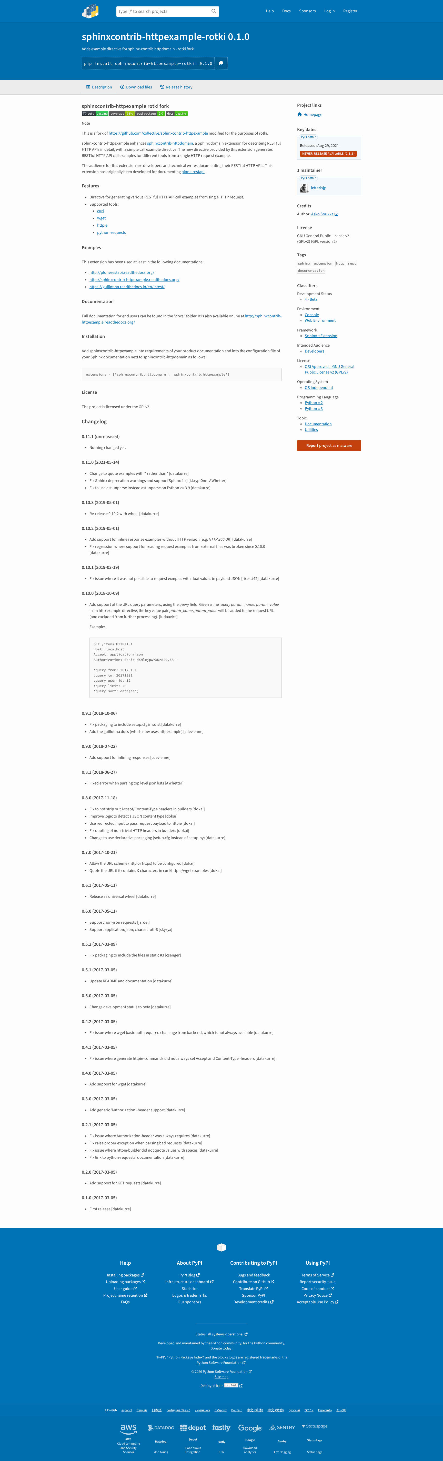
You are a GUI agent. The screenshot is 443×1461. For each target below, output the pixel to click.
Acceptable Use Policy (315, 1302)
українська (202, 1410)
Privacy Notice (316, 1295)
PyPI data (307, 137)
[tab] (99, 87)
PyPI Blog (187, 1275)
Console (312, 315)
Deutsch (236, 1410)
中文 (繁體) (276, 1410)
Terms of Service (315, 1275)
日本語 (157, 1410)
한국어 (341, 1410)
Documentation (318, 424)
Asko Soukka (322, 214)
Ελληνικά (221, 1410)
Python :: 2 (314, 403)
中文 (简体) (255, 1410)
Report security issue (318, 1282)
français (142, 1410)
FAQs (125, 1302)
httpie (102, 225)
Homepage (313, 114)
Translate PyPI (251, 1289)
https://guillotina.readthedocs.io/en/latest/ (127, 287)
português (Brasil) (178, 1410)
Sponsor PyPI (253, 1295)
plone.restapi (193, 172)
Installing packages (123, 1275)
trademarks (269, 1357)
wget (101, 218)
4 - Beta (311, 299)
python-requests (111, 232)
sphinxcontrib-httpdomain (170, 143)
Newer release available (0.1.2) (328, 153)
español (127, 1410)
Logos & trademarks (189, 1295)
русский (294, 1410)
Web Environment (320, 320)
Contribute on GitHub (251, 1282)
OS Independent (319, 387)
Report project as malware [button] (329, 445)
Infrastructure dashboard (187, 1282)
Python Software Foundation (219, 1362)
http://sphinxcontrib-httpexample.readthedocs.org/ (134, 280)
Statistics (189, 1289)
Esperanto (325, 1410)
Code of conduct (315, 1289)
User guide (123, 1289)
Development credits (251, 1302)
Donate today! (221, 1348)
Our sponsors (189, 1302)
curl (100, 211)
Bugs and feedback (253, 1275)
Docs (286, 11)
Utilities (311, 429)
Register (350, 11)
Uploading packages (123, 1282)
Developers (314, 351)
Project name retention (123, 1295)
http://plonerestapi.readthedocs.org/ (121, 272)
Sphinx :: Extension (321, 336)
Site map (221, 1376)
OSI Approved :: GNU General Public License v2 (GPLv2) (329, 369)
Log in (329, 11)
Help (270, 11)
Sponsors (307, 11)
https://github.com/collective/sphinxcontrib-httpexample (158, 133)
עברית (309, 1410)
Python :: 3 (314, 408)
